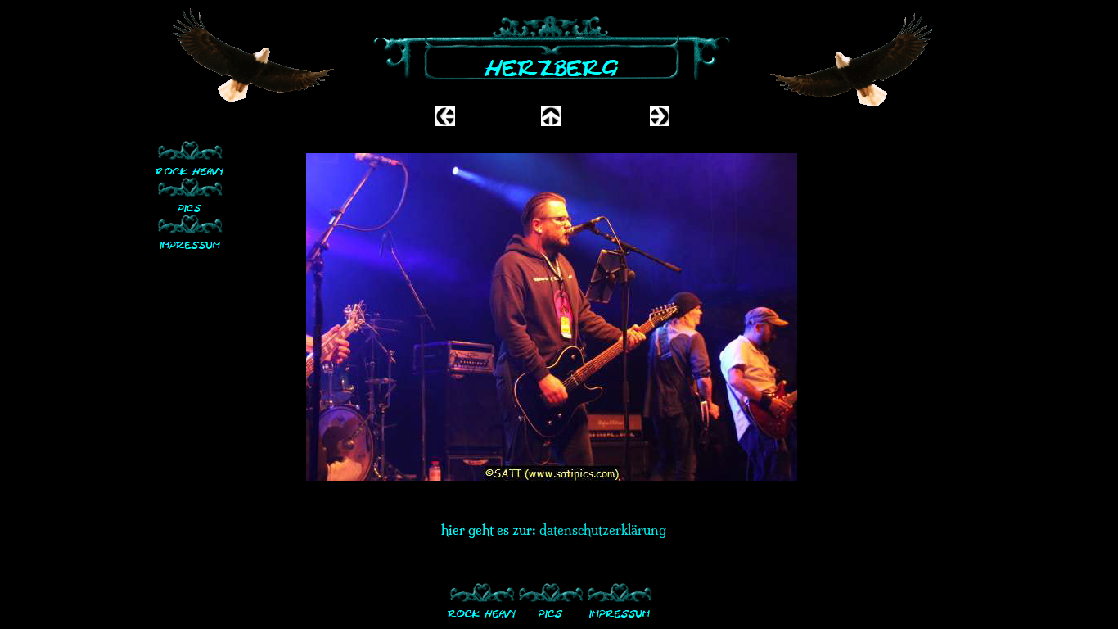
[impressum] (190, 231)
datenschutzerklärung (602, 530)
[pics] (190, 194)
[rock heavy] (190, 157)
